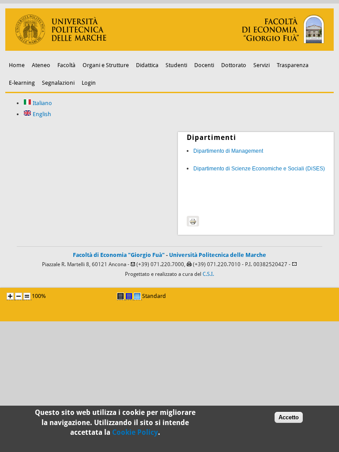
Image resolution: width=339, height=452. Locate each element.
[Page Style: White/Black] (120, 296)
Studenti (176, 65)
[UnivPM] (169, 48)
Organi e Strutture (106, 65)
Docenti (204, 65)
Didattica (147, 65)
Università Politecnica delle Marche (217, 255)
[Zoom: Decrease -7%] (18, 296)
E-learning (22, 82)
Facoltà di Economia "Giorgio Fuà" (119, 255)
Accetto (289, 417)
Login (89, 82)
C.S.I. (208, 274)
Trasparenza (293, 65)
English (41, 114)
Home (17, 65)
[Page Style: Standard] (137, 296)
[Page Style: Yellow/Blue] (128, 296)
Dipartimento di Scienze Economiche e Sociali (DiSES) (259, 169)
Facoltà (66, 65)
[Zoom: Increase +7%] (10, 296)
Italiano (41, 103)
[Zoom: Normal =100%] (26, 296)
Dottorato (233, 65)
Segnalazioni (58, 82)
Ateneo (41, 65)
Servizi (261, 65)
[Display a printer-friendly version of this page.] (193, 221)
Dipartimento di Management (228, 151)
